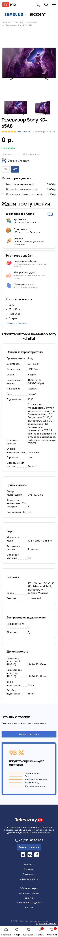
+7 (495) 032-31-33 (31, 840)
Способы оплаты (29, 878)
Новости (29, 907)
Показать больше (16, 323)
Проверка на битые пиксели (31, 194)
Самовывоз (29, 874)
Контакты (29, 864)
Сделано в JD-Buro (46, 923)
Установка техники (29, 893)
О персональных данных (29, 902)
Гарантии (29, 897)
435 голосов (23, 131)
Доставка (29, 869)
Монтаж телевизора (31, 184)
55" (6, 169)
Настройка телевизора (31, 189)
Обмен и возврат (29, 888)
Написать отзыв (29, 734)
